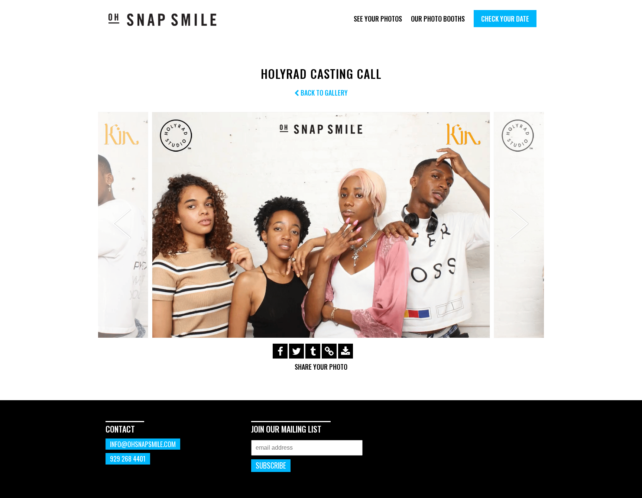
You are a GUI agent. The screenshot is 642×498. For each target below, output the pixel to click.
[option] (321, 225)
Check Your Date (505, 18)
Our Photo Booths (438, 18)
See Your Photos (378, 18)
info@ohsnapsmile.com (143, 444)
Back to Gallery (323, 92)
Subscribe (271, 465)
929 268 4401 (128, 458)
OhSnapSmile (167, 19)
